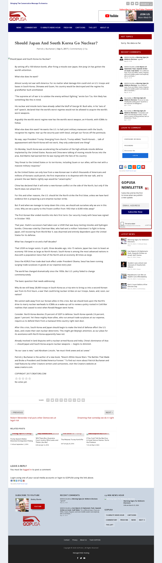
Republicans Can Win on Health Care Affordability (137, 276)
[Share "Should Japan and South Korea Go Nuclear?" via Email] (79, 400)
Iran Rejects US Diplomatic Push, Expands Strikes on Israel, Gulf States (135, 69)
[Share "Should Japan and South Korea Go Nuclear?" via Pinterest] (61, 400)
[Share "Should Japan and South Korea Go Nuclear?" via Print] (83, 400)
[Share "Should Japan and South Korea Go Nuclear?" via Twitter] (52, 400)
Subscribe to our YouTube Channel (136, 9)
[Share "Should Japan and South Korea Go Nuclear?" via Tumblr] (57, 400)
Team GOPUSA (94, 540)
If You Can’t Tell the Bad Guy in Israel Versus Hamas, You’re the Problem (98, 440)
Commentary (31, 27)
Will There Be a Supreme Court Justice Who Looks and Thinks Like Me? (47, 440)
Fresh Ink (68, 27)
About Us (104, 27)
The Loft (93, 27)
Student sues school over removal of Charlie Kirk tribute (137, 265)
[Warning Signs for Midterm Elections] (124, 241)
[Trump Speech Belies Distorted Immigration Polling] (22, 434)
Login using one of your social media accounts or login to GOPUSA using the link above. (52, 477)
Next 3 (142, 520)
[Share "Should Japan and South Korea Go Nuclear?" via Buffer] (70, 400)
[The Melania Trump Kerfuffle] (72, 434)
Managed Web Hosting (81, 553)
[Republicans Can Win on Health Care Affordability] (124, 276)
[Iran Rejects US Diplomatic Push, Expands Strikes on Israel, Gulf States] (124, 252)
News (18, 27)
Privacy (74, 540)
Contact (67, 540)
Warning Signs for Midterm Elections (136, 58)
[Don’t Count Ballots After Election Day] (124, 286)
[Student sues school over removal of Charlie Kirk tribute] (124, 264)
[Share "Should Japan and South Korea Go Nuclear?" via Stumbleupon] (74, 400)
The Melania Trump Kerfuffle (72, 439)
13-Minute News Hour (50, 27)
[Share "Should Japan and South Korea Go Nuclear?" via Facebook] (48, 400)
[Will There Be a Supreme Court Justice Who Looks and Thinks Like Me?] (47, 434)
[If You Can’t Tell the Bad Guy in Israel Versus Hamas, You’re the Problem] (98, 434)
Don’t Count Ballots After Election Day (137, 285)
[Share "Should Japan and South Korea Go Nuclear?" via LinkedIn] (65, 400)
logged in (27, 469)
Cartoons (80, 27)
